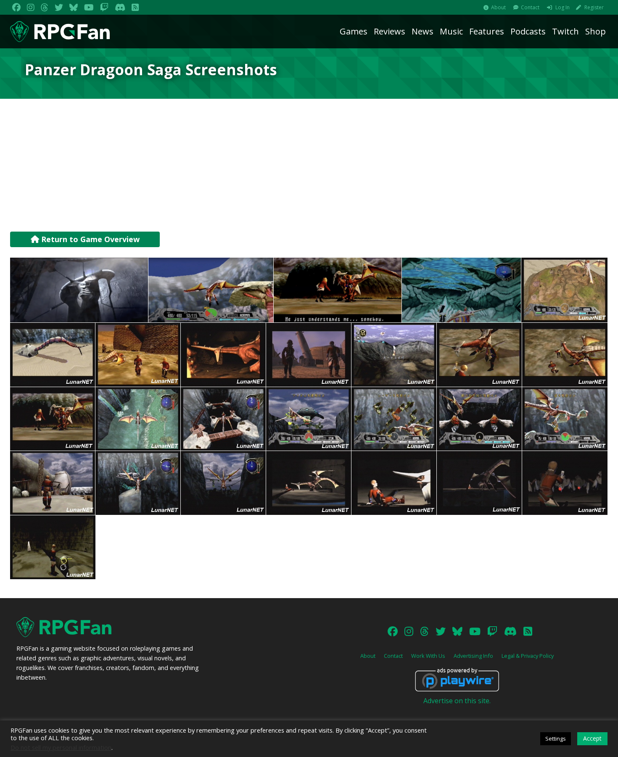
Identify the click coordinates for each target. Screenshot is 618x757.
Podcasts (528, 31)
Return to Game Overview (89, 239)
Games (353, 31)
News (422, 31)
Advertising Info (473, 655)
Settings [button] (555, 738)
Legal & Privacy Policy (528, 655)
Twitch (565, 31)
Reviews (389, 31)
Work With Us (428, 655)
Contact (530, 7)
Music (451, 31)
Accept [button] (592, 738)
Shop (595, 31)
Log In (562, 7)
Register (594, 7)
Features (486, 31)
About (498, 7)
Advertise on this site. (457, 700)
